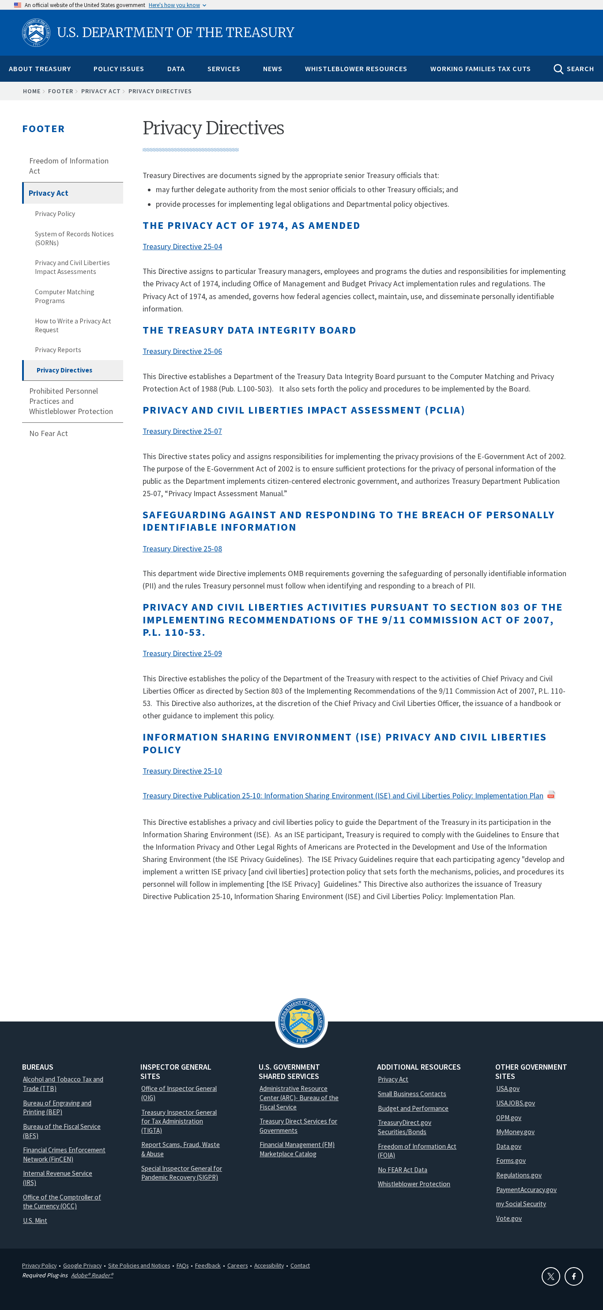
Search (580, 68)
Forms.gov (511, 1160)
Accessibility (269, 1265)
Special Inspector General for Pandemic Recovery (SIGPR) (181, 1173)
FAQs (182, 1265)
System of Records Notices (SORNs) (74, 238)
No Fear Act (48, 433)
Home (32, 91)
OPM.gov (508, 1117)
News (273, 68)
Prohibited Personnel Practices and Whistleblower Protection (71, 401)
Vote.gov (509, 1218)
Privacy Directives (64, 370)
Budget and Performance (413, 1108)
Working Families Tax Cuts (480, 68)
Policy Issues (119, 68)
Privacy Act (101, 91)
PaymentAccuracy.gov (526, 1189)
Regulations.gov (519, 1175)
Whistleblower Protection (414, 1184)
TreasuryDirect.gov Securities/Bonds (404, 1127)
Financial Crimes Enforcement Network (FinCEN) (64, 1154)
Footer (60, 91)
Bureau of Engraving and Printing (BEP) (57, 1107)
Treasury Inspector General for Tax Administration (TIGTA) (179, 1121)
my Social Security (521, 1204)
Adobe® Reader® (92, 1275)
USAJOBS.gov (515, 1103)
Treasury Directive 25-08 (182, 549)
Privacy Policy (55, 213)
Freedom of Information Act (69, 166)
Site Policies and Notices (139, 1265)
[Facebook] (574, 1276)
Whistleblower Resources (356, 68)
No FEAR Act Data (402, 1170)
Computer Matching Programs (64, 296)
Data (176, 68)
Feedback (208, 1265)
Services (224, 68)
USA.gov (508, 1088)
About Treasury (40, 68)
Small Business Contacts (412, 1094)
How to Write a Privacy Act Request (73, 325)
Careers (237, 1265)
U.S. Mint (35, 1220)
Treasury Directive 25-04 (182, 246)
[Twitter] (551, 1276)
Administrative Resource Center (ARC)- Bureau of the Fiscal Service (299, 1097)
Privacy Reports (58, 350)
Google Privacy (82, 1265)
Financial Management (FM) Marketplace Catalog (297, 1149)
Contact (300, 1265)
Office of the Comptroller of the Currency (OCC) (62, 1202)
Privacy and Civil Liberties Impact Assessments (72, 267)
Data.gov (508, 1146)
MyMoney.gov (515, 1132)
